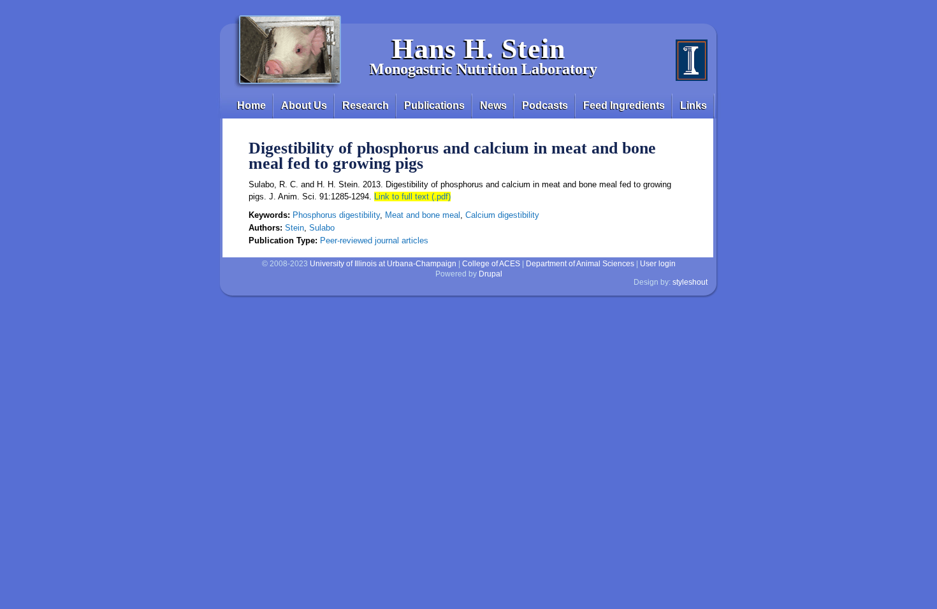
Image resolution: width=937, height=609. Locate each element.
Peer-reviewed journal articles (374, 240)
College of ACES (491, 264)
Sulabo (322, 228)
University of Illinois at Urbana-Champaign (383, 264)
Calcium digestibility (502, 215)
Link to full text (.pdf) (412, 196)
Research (365, 105)
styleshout (690, 282)
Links (693, 105)
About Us (304, 105)
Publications (434, 105)
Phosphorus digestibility (336, 215)
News (493, 105)
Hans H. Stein (478, 48)
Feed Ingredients (624, 105)
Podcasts (545, 105)
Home (251, 105)
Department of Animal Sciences (580, 264)
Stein (294, 228)
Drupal (490, 274)
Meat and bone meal (422, 215)
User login (658, 264)
